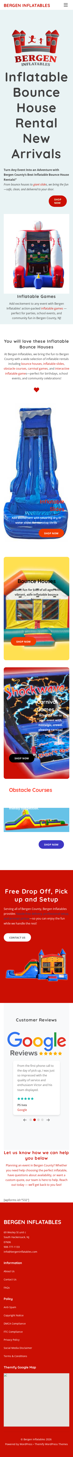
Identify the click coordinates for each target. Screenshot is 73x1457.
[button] (25, 1119)
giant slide (39, 184)
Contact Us (10, 1279)
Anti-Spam (10, 1307)
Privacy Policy (11, 1339)
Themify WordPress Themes (51, 1444)
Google (22, 1110)
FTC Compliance (13, 1331)
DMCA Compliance (15, 1323)
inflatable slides (53, 364)
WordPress (26, 1444)
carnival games (38, 368)
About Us (9, 1271)
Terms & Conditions (15, 1356)
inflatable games (52, 308)
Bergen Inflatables (34, 1439)
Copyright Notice (14, 1315)
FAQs (7, 1287)
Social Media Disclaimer (18, 1348)
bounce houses (31, 364)
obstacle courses (15, 368)
